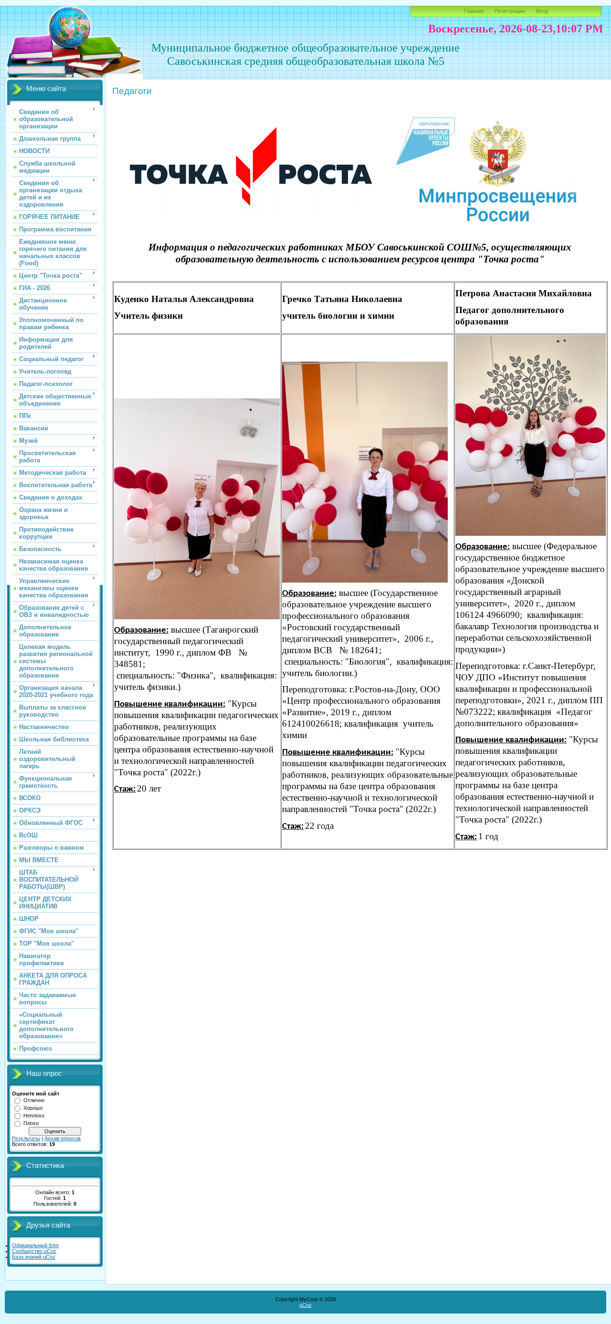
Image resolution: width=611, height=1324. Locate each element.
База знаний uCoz (33, 1257)
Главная (474, 11)
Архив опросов (62, 1138)
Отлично (33, 1100)
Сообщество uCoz (34, 1251)
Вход (542, 11)
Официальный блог (35, 1245)
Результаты (26, 1138)
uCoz (305, 1305)
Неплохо (33, 1115)
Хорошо (32, 1108)
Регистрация (510, 11)
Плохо (31, 1123)
